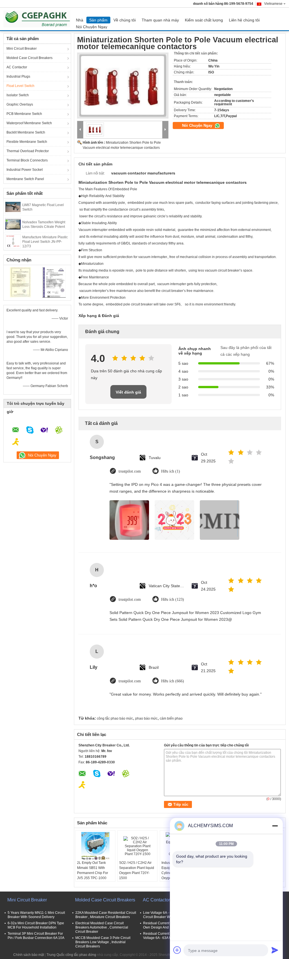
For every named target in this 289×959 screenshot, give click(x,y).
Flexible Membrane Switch (26, 142)
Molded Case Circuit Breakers (29, 58)
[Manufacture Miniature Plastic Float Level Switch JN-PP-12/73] (13, 241)
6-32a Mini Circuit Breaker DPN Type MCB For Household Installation (36, 925)
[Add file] (177, 950)
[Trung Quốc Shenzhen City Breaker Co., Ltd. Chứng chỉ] (20, 282)
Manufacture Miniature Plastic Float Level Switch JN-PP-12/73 (45, 241)
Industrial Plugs (18, 76)
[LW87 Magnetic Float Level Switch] (13, 207)
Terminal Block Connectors (27, 160)
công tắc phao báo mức (115, 718)
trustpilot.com (130, 471)
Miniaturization (92, 264)
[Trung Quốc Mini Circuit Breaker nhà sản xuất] (38, 18)
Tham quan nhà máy (160, 20)
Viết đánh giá (128, 392)
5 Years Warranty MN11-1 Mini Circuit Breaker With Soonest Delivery (36, 915)
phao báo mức (146, 718)
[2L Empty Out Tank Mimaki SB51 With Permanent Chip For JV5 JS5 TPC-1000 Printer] (95, 846)
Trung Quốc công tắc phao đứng (71, 955)
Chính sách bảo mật (28, 955)
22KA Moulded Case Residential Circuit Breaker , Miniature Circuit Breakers (105, 915)
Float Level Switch (20, 86)
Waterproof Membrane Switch (29, 123)
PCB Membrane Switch (24, 114)
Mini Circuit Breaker (21, 49)
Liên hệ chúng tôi (244, 20)
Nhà (79, 20)
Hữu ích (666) (172, 681)
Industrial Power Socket (24, 170)
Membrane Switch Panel (25, 179)
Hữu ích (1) (170, 471)
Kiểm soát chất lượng (204, 20)
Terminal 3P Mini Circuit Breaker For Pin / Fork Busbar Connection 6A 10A (36, 936)
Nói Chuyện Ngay (91, 27)
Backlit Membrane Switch (25, 132)
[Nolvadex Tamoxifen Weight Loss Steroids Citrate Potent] (13, 224)
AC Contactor (16, 67)
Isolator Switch (17, 95)
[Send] (274, 950)
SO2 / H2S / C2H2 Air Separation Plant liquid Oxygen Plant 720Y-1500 (136, 870)
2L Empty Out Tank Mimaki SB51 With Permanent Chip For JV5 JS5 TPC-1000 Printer (92, 873)
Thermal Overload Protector (27, 151)
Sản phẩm (98, 20)
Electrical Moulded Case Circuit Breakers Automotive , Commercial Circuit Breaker (101, 927)
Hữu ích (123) (172, 599)
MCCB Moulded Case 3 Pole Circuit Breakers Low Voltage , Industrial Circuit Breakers (102, 942)
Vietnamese (273, 4)
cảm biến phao (171, 718)
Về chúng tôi (124, 20)
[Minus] (275, 825)
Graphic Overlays (19, 104)
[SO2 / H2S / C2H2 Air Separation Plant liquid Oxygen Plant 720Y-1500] (137, 846)
